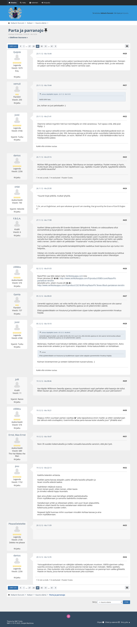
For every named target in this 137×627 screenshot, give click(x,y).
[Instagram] (68, 616)
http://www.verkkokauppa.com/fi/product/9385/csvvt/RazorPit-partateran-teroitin (76, 279)
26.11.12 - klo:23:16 (43, 157)
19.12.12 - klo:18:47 (43, 436)
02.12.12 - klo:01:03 (43, 268)
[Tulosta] (127, 46)
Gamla (17, 294)
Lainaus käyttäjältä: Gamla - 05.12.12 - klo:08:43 (56, 332)
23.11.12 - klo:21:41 (43, 116)
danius (17, 155)
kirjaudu (125, 13)
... (26, 46)
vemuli (17, 83)
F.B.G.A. (17, 218)
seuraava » (23, 38)
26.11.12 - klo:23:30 (43, 188)
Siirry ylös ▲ (125, 622)
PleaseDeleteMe (17, 523)
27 (29, 46)
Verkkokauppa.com (74, 276)
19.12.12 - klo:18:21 (43, 410)
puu (17, 466)
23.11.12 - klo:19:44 (43, 85)
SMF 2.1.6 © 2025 (13, 623)
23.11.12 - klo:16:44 (43, 53)
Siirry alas (13, 46)
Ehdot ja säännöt (111, 622)
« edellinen (13, 38)
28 (33, 46)
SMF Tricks (18, 621)
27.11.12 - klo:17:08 (43, 220)
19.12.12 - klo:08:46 (43, 381)
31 (46, 46)
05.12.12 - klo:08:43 (43, 296)
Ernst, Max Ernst (17, 434)
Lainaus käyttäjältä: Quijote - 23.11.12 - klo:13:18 (56, 94)
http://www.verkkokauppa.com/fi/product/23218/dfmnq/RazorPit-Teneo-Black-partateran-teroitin (80, 285)
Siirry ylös (13, 588)
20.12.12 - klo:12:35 (43, 557)
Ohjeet (99, 622)
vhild (17, 186)
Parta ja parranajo (25, 30)
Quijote (17, 52)
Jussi (17, 114)
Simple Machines (27, 623)
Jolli (17, 379)
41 (52, 46)
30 (41, 46)
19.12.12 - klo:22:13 (43, 468)
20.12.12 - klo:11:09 (43, 525)
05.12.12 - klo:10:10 (43, 323)
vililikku (17, 266)
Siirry (94, 602)
